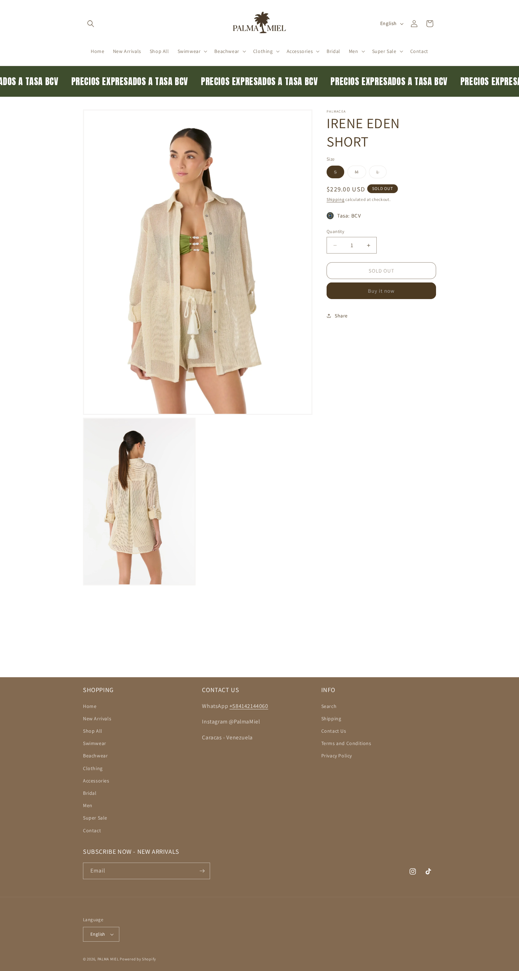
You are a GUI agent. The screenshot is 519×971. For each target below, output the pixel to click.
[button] (91, 23)
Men (88, 805)
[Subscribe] (202, 871)
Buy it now (381, 290)
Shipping (336, 199)
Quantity (335, 231)
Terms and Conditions (346, 743)
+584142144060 (248, 706)
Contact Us (333, 731)
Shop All (92, 731)
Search (329, 706)
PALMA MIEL (108, 959)
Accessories (96, 781)
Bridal (90, 793)
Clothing (93, 768)
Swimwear (94, 743)
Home (89, 706)
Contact (92, 830)
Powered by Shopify (138, 959)
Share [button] (341, 315)
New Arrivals (97, 718)
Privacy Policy (336, 755)
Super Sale (95, 818)
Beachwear (95, 755)
